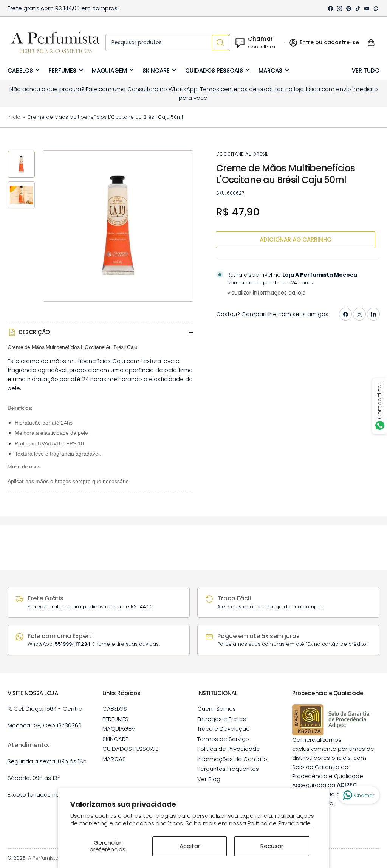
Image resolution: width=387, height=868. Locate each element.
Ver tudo (365, 70)
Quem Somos (216, 709)
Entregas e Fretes (221, 719)
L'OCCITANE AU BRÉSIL (242, 154)
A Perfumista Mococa (54, 858)
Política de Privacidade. (280, 823)
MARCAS (270, 70)
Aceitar (190, 846)
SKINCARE (156, 70)
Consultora (261, 46)
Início (14, 117)
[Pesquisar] (220, 42)
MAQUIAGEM (109, 70)
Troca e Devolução (223, 729)
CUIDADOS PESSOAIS (214, 70)
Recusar (271, 846)
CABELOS (20, 70)
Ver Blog (208, 779)
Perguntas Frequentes (228, 769)
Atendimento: (29, 745)
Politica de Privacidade (228, 749)
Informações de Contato (232, 759)
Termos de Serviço (223, 739)
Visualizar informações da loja (266, 292)
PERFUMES (62, 70)
